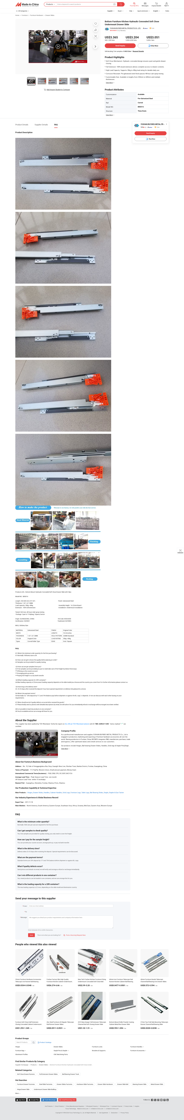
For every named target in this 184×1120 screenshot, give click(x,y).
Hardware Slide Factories (85, 1084)
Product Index (128, 1106)
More (17, 1093)
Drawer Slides (49, 15)
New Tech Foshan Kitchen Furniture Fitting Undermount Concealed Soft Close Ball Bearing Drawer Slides (92, 981)
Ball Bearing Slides (96, 792)
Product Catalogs (45, 1042)
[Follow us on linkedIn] (167, 1100)
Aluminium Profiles (21, 1054)
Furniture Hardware (36, 15)
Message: (24, 917)
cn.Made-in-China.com (112, 1108)
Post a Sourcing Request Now (74, 935)
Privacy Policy (125, 1113)
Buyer (120, 11)
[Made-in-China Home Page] (27, 4)
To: (26, 912)
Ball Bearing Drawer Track (70, 1074)
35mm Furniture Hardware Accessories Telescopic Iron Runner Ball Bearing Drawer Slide (28, 981)
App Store (20, 1100)
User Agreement (103, 1113)
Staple (106, 792)
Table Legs (85, 792)
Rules (167, 11)
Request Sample (138, 51)
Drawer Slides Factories (64, 1084)
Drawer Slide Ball (122, 1084)
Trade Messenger (49, 1100)
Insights (137, 1106)
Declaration (114, 1113)
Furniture (25, 15)
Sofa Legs (66, 792)
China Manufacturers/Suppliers (75, 1106)
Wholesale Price (104, 1106)
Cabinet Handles (56, 792)
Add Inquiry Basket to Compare (58, 89)
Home (17, 15)
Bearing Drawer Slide (139, 1084)
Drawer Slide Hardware (105, 1084)
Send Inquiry (120, 46)
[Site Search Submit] (121, 4)
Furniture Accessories (137, 1051)
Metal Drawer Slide (157, 1084)
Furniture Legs (76, 792)
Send (31, 935)
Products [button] (49, 4)
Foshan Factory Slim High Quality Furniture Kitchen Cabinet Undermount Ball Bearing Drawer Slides (59, 981)
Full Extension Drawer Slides (48, 1074)
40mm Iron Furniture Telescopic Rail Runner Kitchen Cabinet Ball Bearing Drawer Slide (121, 981)
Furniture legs (19, 1051)
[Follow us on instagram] (158, 1100)
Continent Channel (116, 1106)
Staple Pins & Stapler (60, 1051)
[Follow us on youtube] (161, 1100)
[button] (114, 4)
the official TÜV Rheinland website (77, 724)
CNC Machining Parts (61, 1054)
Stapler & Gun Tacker (116, 792)
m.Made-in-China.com (97, 1108)
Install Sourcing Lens (68, 1100)
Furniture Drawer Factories (26, 1084)
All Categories (22, 11)
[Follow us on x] (155, 1100)
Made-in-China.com (82, 1108)
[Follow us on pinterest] (164, 1100)
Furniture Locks (97, 1047)
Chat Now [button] (154, 46)
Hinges (29, 792)
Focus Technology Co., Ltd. (77, 1113)
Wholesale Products (92, 1106)
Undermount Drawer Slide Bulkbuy (45, 1089)
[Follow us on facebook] (152, 1100)
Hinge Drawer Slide (23, 1089)
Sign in (166, 6)
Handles (47, 792)
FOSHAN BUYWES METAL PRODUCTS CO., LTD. (125, 28)
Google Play (34, 1100)
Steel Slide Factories (45, 1084)
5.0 (143, 127)
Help (130, 11)
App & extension (142, 11)
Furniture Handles (136, 1047)
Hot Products (49, 1106)
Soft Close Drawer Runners (26, 1074)
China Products (59, 1106)
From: (25, 906)
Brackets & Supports (99, 1051)
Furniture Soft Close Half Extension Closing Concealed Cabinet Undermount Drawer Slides (28, 1024)
